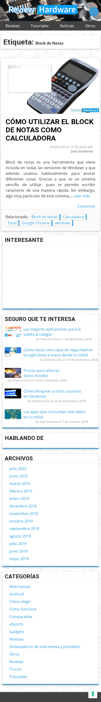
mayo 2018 (19, 558)
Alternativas (20, 586)
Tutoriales (40, 25)
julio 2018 (17, 543)
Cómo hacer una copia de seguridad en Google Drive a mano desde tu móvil (58, 352)
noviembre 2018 (23, 513)
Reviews (13, 25)
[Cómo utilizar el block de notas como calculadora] (50, 112)
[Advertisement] (40, 277)
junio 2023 (18, 476)
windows (62, 222)
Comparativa (20, 616)
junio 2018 (18, 551)
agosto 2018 (20, 536)
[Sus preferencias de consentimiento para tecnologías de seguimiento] (92, 693)
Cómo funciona (22, 609)
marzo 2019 (19, 483)
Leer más (82, 195)
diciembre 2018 (23, 506)
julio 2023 (17, 468)
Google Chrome (36, 222)
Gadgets (16, 631)
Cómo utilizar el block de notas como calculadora (49, 130)
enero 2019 (19, 498)
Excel (12, 222)
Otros (90, 25)
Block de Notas (44, 216)
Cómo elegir (20, 601)
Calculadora (73, 216)
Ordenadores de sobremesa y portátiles (44, 646)
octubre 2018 (21, 521)
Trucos (15, 669)
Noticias (67, 25)
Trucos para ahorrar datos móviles (41, 373)
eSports (16, 624)
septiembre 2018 (24, 528)
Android (16, 594)
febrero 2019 (20, 491)
